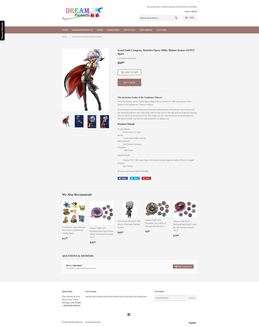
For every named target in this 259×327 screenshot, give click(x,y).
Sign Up (192, 298)
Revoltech (129, 30)
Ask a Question (185, 266)
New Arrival (146, 30)
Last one (161, 30)
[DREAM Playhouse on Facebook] (128, 315)
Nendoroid (114, 30)
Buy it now (129, 82)
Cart (191, 17)
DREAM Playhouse (75, 322)
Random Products (82, 30)
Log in (186, 11)
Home (65, 30)
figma (100, 30)
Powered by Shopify (92, 322)
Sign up (194, 11)
